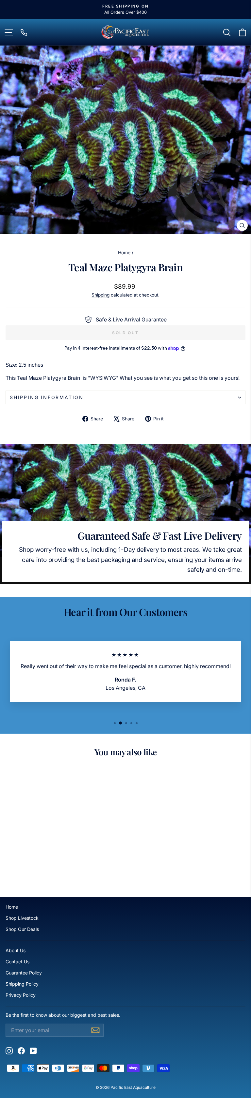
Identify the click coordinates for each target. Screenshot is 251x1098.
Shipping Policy (22, 984)
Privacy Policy (21, 995)
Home (124, 252)
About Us (15, 950)
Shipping (100, 295)
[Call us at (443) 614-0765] (23, 32)
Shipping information (47, 397)
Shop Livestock (22, 918)
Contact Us (17, 961)
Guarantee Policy (24, 972)
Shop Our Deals (22, 929)
